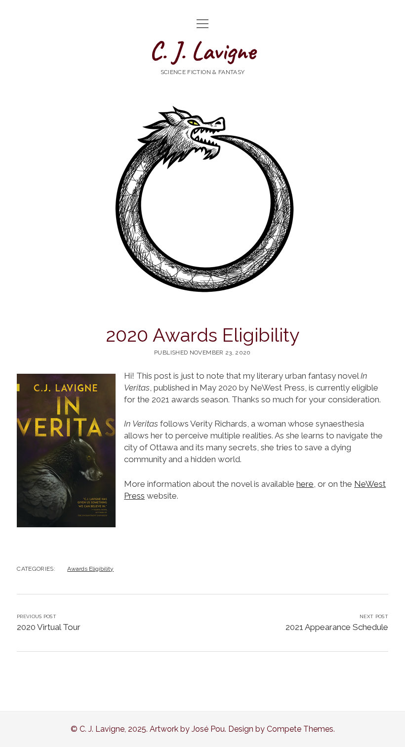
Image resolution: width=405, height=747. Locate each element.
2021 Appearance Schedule (336, 627)
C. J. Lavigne (202, 51)
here (305, 484)
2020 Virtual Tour (49, 627)
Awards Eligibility (90, 568)
